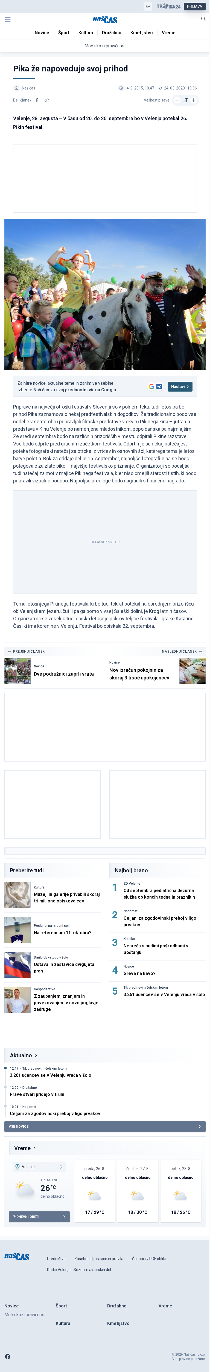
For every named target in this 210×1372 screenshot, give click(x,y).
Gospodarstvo (44, 989)
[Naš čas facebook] (7, 1356)
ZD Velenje (132, 883)
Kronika (129, 938)
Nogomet (131, 911)
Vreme (22, 1148)
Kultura (39, 887)
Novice (39, 666)
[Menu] (7, 19)
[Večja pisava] (193, 100)
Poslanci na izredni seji (51, 925)
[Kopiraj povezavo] (46, 100)
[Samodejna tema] (148, 6)
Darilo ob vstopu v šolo (51, 957)
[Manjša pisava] (177, 100)
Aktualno (21, 1055)
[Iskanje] (203, 19)
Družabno (29, 1087)
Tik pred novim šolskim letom (146, 987)
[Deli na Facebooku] (37, 100)
